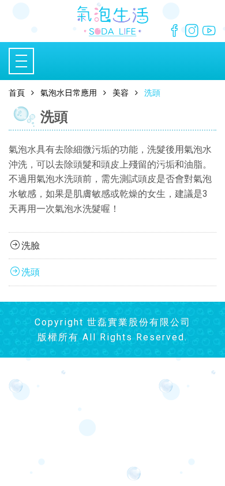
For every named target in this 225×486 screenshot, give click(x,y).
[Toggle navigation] (21, 61)
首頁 (17, 92)
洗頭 (30, 272)
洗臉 (30, 245)
